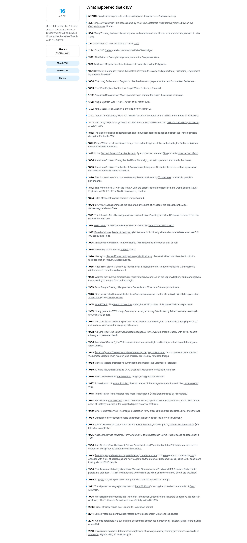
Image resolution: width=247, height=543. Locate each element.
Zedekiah (163, 16)
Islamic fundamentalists (182, 424)
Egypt (101, 479)
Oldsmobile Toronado (166, 362)
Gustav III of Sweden (111, 108)
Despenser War (150, 57)
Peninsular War (106, 136)
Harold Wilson (124, 376)
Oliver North (140, 445)
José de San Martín (188, 153)
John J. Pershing (150, 215)
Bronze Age (180, 204)
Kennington (130, 191)
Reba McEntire (142, 486)
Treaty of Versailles (169, 266)
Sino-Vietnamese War (106, 410)
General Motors (103, 362)
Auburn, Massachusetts (118, 259)
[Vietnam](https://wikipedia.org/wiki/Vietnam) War (121, 352)
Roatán (179, 95)
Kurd (165, 455)
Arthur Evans (105, 204)
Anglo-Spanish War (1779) (108, 101)
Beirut (139, 424)
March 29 (147, 108)
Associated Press (104, 434)
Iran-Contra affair (104, 445)
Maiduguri (93, 534)
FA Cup (133, 187)
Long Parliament (108, 81)
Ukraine (160, 513)
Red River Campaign (137, 160)
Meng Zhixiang (101, 33)
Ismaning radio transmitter (126, 417)
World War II (101, 304)
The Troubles (102, 469)
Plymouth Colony (148, 71)
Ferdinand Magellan (104, 64)
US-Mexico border (178, 215)
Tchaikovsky (164, 177)
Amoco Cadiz (115, 400)
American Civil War (104, 160)
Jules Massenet (103, 198)
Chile (165, 153)
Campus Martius (96, 26)
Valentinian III (110, 22)
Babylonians (104, 16)
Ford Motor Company (111, 321)
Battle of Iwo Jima (122, 304)
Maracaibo (147, 369)
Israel (98, 507)
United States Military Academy (183, 122)
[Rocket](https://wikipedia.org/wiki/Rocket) (128, 256)
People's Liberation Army (136, 410)
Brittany (101, 404)
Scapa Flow (94, 297)
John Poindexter (173, 445)
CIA (118, 424)
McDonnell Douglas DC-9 (117, 369)
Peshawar (164, 520)
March (62, 78)
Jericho (127, 507)
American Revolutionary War (109, 95)
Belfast (187, 469)
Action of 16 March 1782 (137, 101)
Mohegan (111, 71)
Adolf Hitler (100, 266)
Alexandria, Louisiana (180, 160)
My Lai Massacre (156, 352)
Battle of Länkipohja (122, 232)
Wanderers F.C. (107, 187)
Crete (114, 208)
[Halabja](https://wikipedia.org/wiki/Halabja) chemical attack (126, 455)
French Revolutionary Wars (109, 115)
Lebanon (147, 424)
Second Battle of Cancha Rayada (118, 153)
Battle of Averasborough (133, 167)
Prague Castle (108, 287)
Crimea (98, 513)
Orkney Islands (115, 297)
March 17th (62, 70)
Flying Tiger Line (105, 331)
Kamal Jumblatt (120, 383)
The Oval (117, 191)
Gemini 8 (110, 342)
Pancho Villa (103, 218)
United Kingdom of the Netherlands (157, 143)
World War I (100, 225)
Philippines (160, 64)
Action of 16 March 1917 (161, 225)
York (136, 43)
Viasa (100, 369)
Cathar (108, 50)
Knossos (157, 204)
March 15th (62, 63)
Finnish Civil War (102, 232)
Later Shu (157, 33)
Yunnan (124, 249)
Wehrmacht (120, 270)
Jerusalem (124, 16)
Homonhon (142, 64)
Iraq (192, 455)
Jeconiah (148, 16)
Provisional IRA (165, 469)
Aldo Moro (130, 393)
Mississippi (100, 496)
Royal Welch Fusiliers (138, 88)
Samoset (98, 71)
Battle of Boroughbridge (111, 57)
